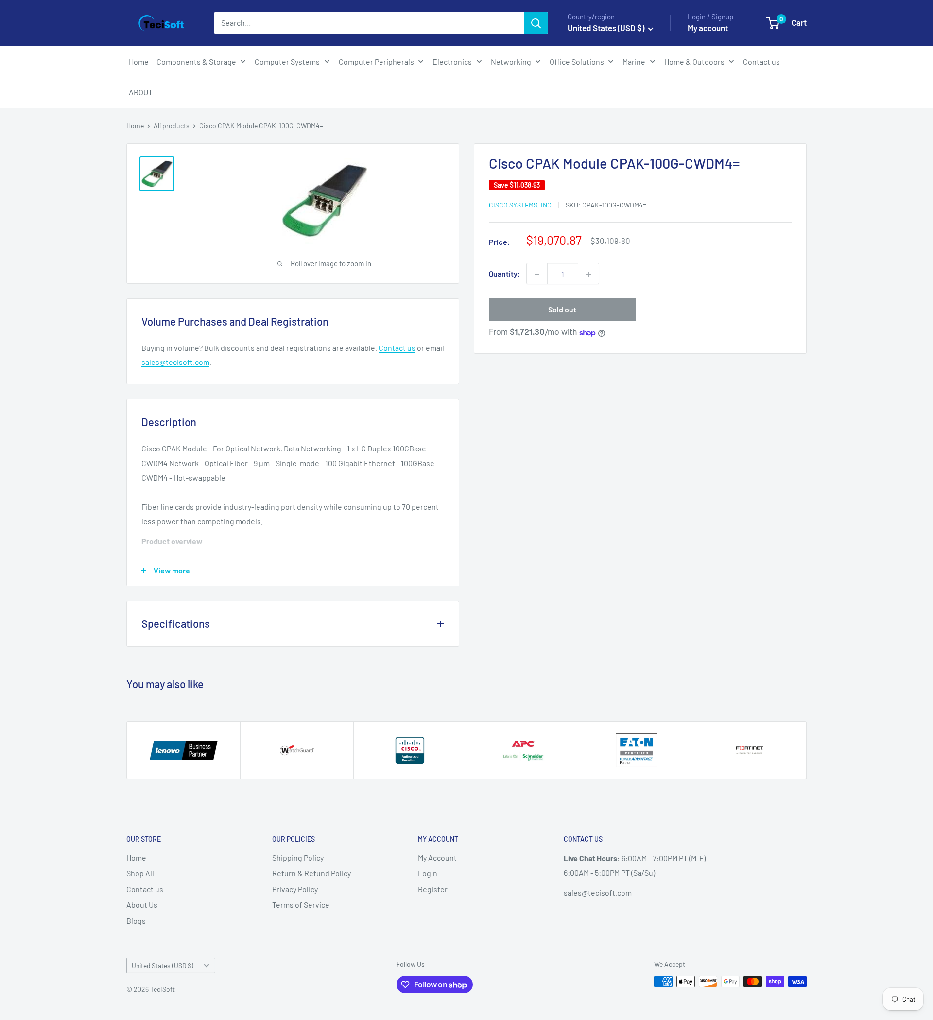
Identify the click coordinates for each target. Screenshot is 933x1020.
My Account (437, 857)
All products (172, 125)
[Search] (536, 23)
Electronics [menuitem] (452, 61)
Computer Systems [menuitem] (287, 61)
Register (433, 889)
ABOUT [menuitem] (141, 92)
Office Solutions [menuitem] (577, 61)
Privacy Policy (295, 889)
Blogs (136, 920)
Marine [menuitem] (633, 61)
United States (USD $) (162, 965)
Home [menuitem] (139, 61)
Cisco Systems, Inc (520, 205)
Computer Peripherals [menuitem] (376, 61)
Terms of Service (300, 904)
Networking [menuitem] (511, 61)
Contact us (397, 347)
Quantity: (504, 273)
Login (427, 873)
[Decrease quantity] (537, 274)
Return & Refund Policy (311, 873)
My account (708, 28)
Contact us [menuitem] (761, 61)
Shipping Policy (298, 857)
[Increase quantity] (588, 274)
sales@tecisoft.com (175, 361)
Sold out (562, 309)
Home (135, 125)
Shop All (140, 873)
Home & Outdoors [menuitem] (694, 61)
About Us (141, 904)
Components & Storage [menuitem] (196, 61)
